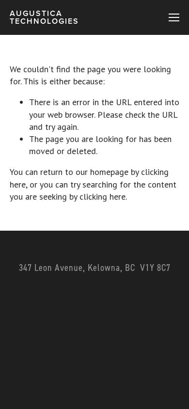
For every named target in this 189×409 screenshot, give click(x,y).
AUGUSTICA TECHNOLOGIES (44, 17)
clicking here (102, 196)
